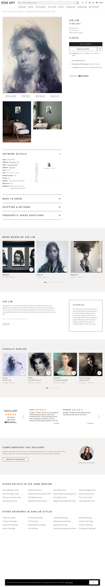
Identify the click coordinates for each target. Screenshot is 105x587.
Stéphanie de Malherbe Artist (64, 501)
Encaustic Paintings (10, 525)
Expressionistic (12, 165)
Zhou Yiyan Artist (85, 497)
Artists (61, 7)
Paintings (22, 7)
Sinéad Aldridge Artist (87, 490)
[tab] (32, 154)
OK (94, 582)
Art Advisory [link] (94, 7)
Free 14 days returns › (79, 60)
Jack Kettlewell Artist (87, 501)
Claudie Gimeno (61, 380)
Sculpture (52, 7)
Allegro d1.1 (75, 275)
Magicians (6, 275)
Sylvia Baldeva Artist (10, 490)
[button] (23, 416)
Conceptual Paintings (87, 528)
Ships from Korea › (94, 64)
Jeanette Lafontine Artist (37, 501)
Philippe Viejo (34, 380)
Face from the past (84, 378)
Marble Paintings (85, 518)
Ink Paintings (33, 521)
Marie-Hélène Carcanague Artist (65, 494)
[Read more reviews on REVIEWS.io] (11, 422)
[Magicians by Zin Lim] (18, 257)
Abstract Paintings (60, 525)
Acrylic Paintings (9, 518)
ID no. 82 (40, 275)
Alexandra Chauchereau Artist (39, 494)
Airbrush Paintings (10, 521)
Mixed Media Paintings (37, 525)
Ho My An (7, 380)
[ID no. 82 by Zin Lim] (52, 257)
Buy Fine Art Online (9, 11)
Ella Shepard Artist (35, 497)
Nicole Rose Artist (35, 490)
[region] (61, 417)
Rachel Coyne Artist (86, 494)
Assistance (25, 96)
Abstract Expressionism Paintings (66, 528)
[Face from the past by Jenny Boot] (91, 364)
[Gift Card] (90, 2)
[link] (77, 2)
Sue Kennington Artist (11, 494)
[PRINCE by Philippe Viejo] (40, 364)
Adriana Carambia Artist (12, 497)
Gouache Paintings (35, 518)
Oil (18, 162)
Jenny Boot (84, 380)
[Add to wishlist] (99, 49)
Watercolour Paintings (62, 521)
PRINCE (30, 378)
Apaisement (57, 378)
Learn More (69, 582)
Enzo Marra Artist (60, 497)
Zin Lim (47, 11)
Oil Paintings (33, 528)
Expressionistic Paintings (34, 11)
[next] (100, 257)
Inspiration (70, 7)
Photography (40, 7)
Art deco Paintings (86, 521)
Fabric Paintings (9, 528)
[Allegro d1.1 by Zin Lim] (86, 257)
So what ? (6, 378)
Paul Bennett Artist (10, 501)
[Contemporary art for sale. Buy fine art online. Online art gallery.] (8, 2)
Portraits (12, 167)
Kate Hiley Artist (59, 490)
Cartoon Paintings (86, 525)
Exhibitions (82, 7)
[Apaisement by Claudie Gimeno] (65, 364)
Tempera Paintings (60, 518)
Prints (30, 7)
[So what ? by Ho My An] (14, 364)
